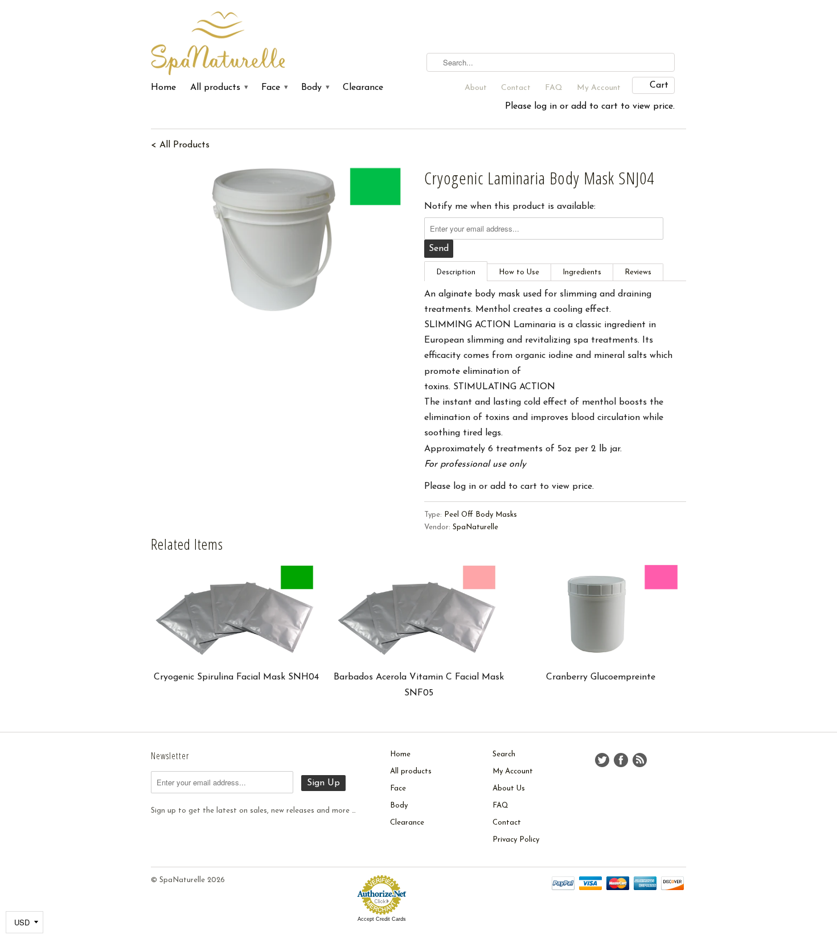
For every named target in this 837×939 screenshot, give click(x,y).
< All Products (180, 145)
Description (455, 272)
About (476, 88)
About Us (509, 788)
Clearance (363, 87)
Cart (659, 85)
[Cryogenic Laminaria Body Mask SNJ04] (282, 240)
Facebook (621, 760)
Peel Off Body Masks (480, 514)
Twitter (602, 760)
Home (163, 87)
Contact (516, 88)
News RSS (640, 760)
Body (315, 87)
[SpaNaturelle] (236, 44)
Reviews (638, 272)
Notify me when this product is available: (510, 206)
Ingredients (582, 272)
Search (504, 754)
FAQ (554, 88)
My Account (599, 88)
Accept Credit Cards (382, 919)
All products (218, 87)
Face (274, 87)
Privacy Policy (516, 839)
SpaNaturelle (475, 527)
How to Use (519, 272)
